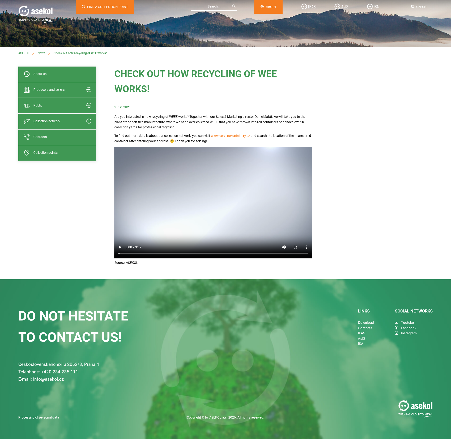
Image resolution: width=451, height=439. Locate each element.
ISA (360, 344)
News (41, 53)
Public (37, 105)
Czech (421, 7)
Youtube (407, 322)
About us (40, 74)
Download (366, 322)
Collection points (45, 152)
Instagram (409, 333)
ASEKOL (23, 53)
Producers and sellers (49, 89)
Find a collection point (107, 7)
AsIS (361, 338)
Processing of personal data (38, 417)
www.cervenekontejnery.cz (230, 136)
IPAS (361, 333)
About (271, 7)
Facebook (408, 328)
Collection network (46, 121)
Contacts (40, 137)
